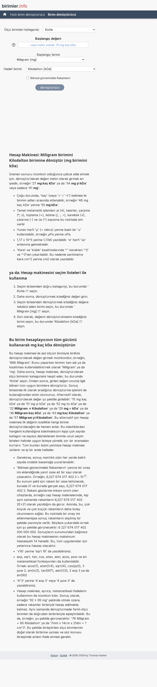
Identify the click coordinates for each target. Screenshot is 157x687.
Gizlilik (63, 655)
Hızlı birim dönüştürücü (27, 14)
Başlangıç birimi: (48, 55)
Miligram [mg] (27, 311)
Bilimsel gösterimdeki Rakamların (50, 78)
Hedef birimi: (13, 69)
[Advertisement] (49, 123)
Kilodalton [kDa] (66, 321)
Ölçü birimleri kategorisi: (21, 30)
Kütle (21, 291)
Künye (54, 655)
